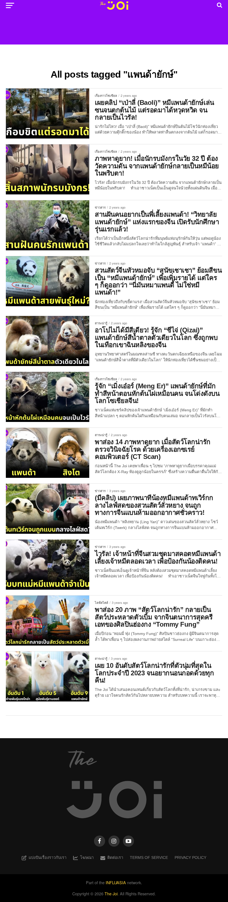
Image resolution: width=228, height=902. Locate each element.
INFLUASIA (116, 882)
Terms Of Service (149, 857)
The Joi (111, 893)
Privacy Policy (190, 857)
